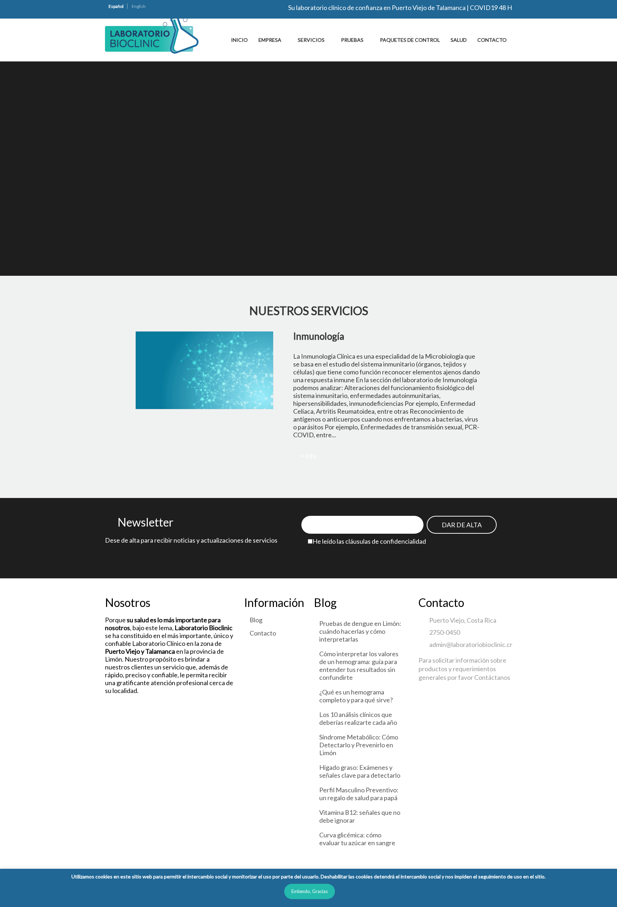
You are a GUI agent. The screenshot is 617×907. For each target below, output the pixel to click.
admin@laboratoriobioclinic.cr (470, 644)
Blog (256, 620)
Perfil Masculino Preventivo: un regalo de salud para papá (358, 794)
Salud (459, 40)
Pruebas (352, 40)
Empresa (270, 40)
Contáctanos (492, 677)
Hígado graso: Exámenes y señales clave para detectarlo (359, 771)
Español (116, 6)
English (139, 6)
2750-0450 (444, 632)
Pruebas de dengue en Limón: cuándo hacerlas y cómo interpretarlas (360, 631)
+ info (308, 456)
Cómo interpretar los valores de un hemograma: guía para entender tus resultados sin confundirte (358, 665)
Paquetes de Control (410, 40)
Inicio (239, 40)
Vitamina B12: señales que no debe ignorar (359, 816)
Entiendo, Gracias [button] (309, 891)
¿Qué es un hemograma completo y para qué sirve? (356, 696)
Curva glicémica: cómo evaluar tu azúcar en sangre (357, 839)
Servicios (311, 40)
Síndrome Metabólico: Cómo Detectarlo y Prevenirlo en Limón (358, 745)
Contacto (492, 40)
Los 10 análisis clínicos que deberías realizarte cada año (358, 718)
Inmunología (318, 336)
